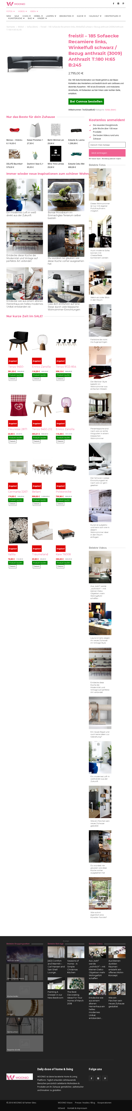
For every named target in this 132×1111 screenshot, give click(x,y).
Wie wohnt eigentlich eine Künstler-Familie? (98, 914)
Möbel (37, 16)
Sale (16, 16)
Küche (80, 16)
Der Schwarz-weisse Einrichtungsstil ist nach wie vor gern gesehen (99, 481)
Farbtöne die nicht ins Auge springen (98, 340)
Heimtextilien (111, 16)
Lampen (50, 16)
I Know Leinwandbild (57, 163)
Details (12, 379)
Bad (30, 18)
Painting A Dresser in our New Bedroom (55, 995)
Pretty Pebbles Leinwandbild (60, 139)
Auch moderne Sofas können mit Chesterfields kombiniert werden (100, 254)
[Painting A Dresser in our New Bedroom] (56, 983)
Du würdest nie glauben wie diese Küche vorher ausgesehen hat (66, 261)
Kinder (41, 18)
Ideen (33, 11)
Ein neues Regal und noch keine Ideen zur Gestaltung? (99, 734)
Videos (21, 11)
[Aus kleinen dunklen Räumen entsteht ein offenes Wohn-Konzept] (117, 952)
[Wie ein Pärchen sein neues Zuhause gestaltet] (117, 989)
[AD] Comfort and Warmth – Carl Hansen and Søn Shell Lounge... (56, 966)
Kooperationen (104, 1102)
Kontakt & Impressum (77, 1108)
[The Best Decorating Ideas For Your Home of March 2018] (76, 983)
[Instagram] (118, 4)
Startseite (10, 26)
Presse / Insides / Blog (85, 1102)
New (8, 16)
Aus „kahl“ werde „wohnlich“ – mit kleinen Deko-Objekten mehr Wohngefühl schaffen (98, 592)
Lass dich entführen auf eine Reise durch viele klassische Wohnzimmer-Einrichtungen (64, 306)
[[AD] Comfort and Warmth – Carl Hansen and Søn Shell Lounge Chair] (56, 953)
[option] (14, 143)
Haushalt (94, 16)
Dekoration (65, 16)
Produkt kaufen (16, 375)
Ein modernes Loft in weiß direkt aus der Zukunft (21, 214)
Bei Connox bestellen (86, 101)
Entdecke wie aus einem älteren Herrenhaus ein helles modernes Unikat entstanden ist (24, 304)
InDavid (61, 1108)
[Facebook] (113, 4)
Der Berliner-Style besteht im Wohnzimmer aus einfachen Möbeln (98, 385)
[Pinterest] (123, 4)
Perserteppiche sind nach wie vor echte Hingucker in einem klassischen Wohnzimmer (99, 433)
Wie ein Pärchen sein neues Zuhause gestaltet (100, 823)
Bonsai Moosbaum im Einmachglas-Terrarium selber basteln (64, 215)
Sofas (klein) (32, 26)
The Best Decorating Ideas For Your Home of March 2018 (75, 998)
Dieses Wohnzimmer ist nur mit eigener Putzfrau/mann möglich (100, 207)
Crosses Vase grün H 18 (37, 163)
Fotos (9, 11)
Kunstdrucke (15, 18)
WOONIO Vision (65, 1102)
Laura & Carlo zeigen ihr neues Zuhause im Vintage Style (100, 640)
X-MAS (25, 16)
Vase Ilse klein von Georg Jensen (41, 139)
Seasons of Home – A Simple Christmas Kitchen (73, 966)
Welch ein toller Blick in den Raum (99, 298)
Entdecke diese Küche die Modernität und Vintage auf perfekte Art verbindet (22, 258)
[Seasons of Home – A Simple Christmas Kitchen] (76, 952)
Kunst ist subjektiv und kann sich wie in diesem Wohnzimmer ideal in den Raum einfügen (99, 531)
